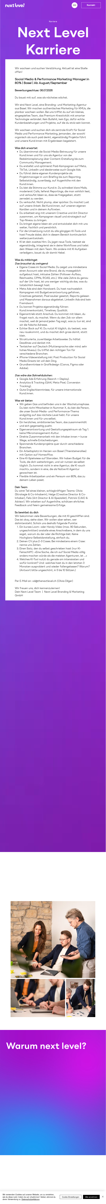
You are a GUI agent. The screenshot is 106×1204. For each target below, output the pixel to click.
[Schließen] (102, 1196)
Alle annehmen (91, 1197)
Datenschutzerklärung (31, 1199)
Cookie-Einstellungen (70, 1197)
